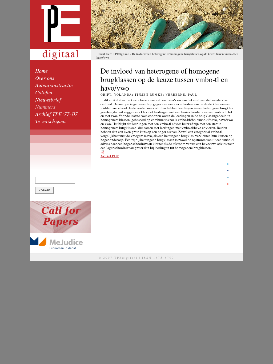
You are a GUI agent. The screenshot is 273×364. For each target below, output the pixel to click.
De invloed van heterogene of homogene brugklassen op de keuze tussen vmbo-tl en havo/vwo (167, 56)
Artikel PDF (110, 155)
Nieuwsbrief (48, 99)
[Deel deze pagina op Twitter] (227, 164)
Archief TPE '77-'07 (56, 113)
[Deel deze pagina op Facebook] (227, 170)
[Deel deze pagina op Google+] (227, 184)
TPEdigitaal (121, 54)
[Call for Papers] (60, 217)
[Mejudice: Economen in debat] (60, 243)
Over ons (44, 77)
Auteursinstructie (54, 85)
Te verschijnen (50, 121)
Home (41, 70)
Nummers (45, 106)
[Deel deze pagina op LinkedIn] (227, 177)
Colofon (43, 92)
